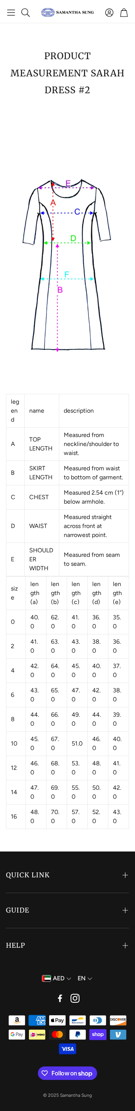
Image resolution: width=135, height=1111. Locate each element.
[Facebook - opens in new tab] (60, 998)
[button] (11, 12)
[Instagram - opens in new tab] (75, 998)
